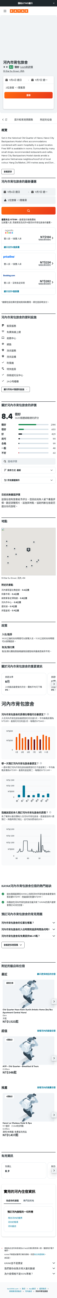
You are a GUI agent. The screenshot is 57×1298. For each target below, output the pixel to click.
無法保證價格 (39, 1254)
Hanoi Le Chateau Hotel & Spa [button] (17, 1123)
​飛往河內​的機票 (15, 1218)
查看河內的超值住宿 (46, 1030)
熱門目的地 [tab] (28, 1200)
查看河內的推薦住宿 (46, 1087)
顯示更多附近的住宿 (46, 974)
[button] (54, 3)
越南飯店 (42, 1289)
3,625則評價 (26, 67)
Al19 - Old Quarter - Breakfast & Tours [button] (21, 1066)
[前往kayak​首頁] (19, 11)
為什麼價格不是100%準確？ (18, 1273)
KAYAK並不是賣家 (13, 1263)
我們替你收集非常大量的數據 (19, 1268)
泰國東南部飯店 (15, 1291)
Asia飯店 (32, 1289)
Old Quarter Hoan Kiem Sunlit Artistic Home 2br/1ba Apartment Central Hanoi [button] (28, 1011)
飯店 (23, 1289)
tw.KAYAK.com (12, 1289)
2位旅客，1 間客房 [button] (15, 87)
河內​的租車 (13, 1222)
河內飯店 (12, 1226)
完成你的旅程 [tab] (12, 1200)
